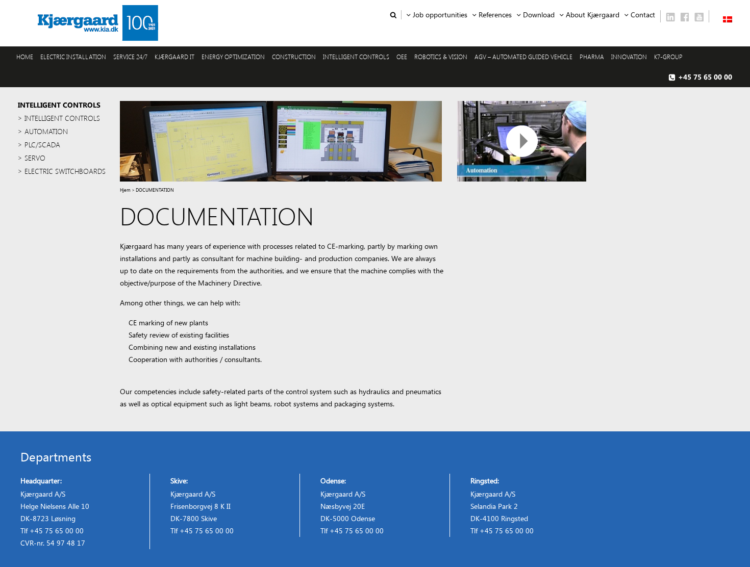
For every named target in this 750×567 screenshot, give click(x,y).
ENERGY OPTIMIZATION (233, 57)
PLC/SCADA (42, 144)
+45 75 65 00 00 (705, 77)
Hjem (125, 190)
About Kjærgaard (592, 14)
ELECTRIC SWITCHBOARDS (65, 171)
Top (726, 543)
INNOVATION (629, 57)
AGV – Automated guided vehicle (523, 57)
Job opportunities (440, 14)
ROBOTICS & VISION (440, 57)
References (495, 14)
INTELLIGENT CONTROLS (356, 57)
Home (24, 57)
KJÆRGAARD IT (174, 57)
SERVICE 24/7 (130, 57)
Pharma (592, 57)
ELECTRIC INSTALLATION (73, 57)
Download (539, 14)
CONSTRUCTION (294, 57)
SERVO (34, 158)
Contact (643, 14)
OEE (401, 57)
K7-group (668, 57)
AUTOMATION (46, 131)
